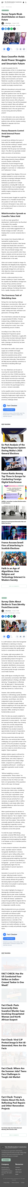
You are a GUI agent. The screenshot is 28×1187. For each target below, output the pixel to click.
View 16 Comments (14, 586)
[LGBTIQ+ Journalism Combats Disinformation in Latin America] (14, 492)
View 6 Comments (14, 1135)
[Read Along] (20, 49)
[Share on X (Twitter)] (5, 29)
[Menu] (2, 2)
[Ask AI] (24, 49)
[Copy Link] (14, 29)
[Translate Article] (17, 49)
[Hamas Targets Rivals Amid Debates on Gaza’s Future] (14, 38)
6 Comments (5, 612)
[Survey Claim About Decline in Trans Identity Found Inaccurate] (14, 626)
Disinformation (5, 10)
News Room (8, 23)
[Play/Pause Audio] (8, 49)
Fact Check (4, 597)
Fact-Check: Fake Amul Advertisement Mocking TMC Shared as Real (11, 1128)
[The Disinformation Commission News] (13, 2)
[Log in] (23, 2)
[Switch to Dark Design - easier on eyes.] (26, 2)
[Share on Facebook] (2, 29)
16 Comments (5, 25)
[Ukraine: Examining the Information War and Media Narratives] (14, 513)
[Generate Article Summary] (4, 49)
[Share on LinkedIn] (8, 29)
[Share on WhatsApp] (11, 29)
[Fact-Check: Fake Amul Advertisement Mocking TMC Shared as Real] (14, 1119)
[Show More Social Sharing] (17, 29)
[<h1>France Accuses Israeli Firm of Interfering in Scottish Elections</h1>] (14, 533)
